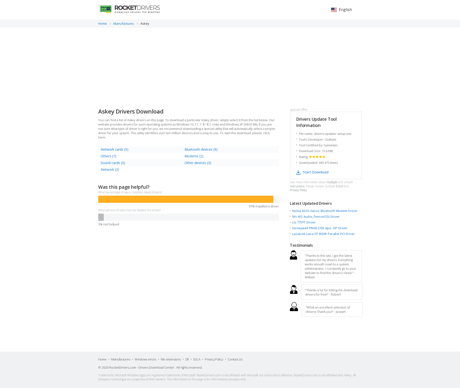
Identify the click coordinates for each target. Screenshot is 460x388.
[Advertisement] (230, 63)
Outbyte (332, 182)
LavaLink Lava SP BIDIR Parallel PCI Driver (323, 234)
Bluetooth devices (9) (201, 149)
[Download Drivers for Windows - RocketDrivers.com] (129, 9)
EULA (339, 186)
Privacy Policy (298, 190)
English (345, 9)
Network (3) (110, 169)
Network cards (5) (114, 149)
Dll (187, 359)
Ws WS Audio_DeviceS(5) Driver (316, 216)
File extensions (171, 359)
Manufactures (120, 359)
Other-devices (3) (197, 162)
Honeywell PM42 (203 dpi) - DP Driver (320, 228)
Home (102, 359)
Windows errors (145, 359)
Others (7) (108, 156)
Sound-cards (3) (113, 162)
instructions (297, 186)
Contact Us (235, 359)
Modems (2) (193, 156)
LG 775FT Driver (304, 222)
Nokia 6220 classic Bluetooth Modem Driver (324, 211)
